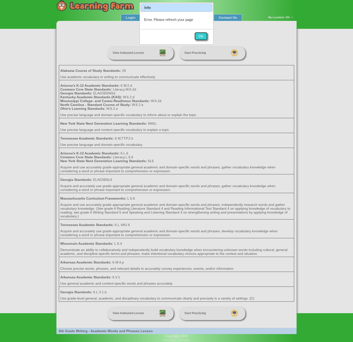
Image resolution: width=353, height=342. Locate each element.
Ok (201, 36)
